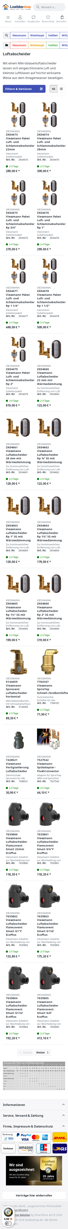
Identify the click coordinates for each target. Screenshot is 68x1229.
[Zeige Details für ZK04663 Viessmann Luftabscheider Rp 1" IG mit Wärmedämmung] (18, 505)
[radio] (53, 89)
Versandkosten (19, 1210)
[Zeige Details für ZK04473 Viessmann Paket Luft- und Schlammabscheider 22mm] (18, 114)
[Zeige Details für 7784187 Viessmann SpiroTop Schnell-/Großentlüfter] (49, 661)
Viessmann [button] (19, 35)
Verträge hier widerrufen (34, 1195)
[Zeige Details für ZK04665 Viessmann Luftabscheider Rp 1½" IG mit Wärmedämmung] (18, 583)
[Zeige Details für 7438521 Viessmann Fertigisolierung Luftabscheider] (18, 740)
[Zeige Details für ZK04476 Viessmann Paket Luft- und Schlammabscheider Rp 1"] (49, 192)
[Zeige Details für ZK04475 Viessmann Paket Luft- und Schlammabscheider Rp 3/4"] (18, 192)
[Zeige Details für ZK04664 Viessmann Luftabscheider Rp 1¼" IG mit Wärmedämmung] (49, 505)
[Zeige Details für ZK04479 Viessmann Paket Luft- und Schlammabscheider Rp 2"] (18, 349)
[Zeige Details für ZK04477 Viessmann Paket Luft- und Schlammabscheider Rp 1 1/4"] (18, 271)
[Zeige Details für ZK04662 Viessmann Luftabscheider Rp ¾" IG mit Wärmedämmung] (49, 427)
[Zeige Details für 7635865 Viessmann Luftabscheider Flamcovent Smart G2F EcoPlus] (49, 978)
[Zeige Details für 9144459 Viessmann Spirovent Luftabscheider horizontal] (18, 661)
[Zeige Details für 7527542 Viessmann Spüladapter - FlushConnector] (49, 740)
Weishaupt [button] (37, 35)
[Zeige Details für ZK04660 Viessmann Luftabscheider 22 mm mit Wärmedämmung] (49, 349)
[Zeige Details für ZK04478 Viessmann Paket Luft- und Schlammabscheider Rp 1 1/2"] (49, 271)
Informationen (14, 1105)
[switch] (8, 1223)
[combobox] (49, 7)
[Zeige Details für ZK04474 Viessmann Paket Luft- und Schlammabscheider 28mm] (49, 114)
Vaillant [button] (53, 35)
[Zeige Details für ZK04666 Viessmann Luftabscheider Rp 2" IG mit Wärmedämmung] (49, 583)
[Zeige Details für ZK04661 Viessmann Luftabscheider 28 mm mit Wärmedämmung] (18, 427)
